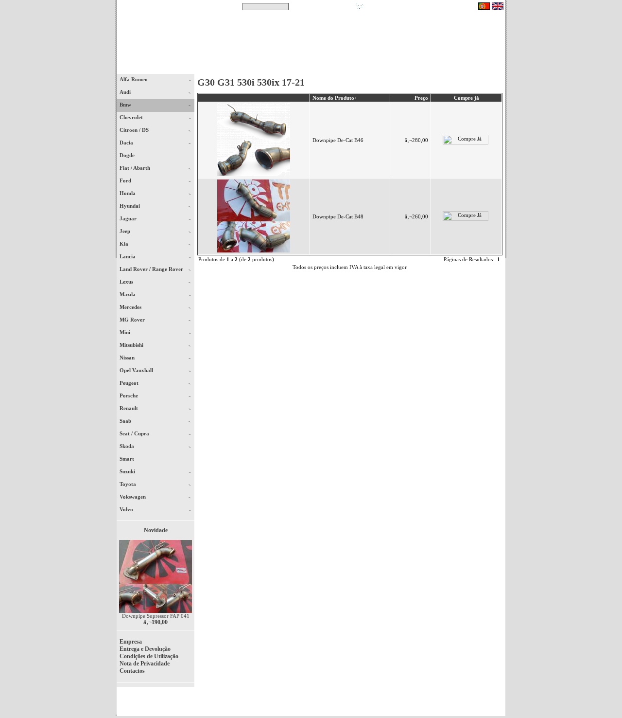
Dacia (127, 142)
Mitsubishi (132, 345)
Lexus (127, 282)
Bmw (126, 105)
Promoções (321, 68)
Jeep (126, 231)
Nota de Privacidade (145, 663)
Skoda (128, 446)
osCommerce (430, 704)
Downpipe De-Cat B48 (337, 216)
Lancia (128, 256)
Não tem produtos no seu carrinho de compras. (420, 6)
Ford (126, 180)
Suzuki (128, 471)
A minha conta (398, 68)
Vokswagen (133, 497)
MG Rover (133, 320)
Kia (125, 244)
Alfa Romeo (134, 79)
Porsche (129, 395)
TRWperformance (483, 698)
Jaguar (129, 218)
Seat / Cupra (135, 433)
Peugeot (130, 383)
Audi (126, 92)
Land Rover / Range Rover (152, 269)
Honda (128, 193)
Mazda (128, 294)
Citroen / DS (135, 130)
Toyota (129, 484)
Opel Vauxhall (137, 370)
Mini (126, 332)
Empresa (131, 641)
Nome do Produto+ (334, 98)
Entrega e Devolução (145, 649)
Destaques (243, 68)
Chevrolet (132, 117)
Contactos (476, 68)
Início (155, 68)
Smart (131, 459)
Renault (129, 408)
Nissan (128, 357)
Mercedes (131, 307)
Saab (126, 421)
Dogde (131, 155)
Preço (421, 98)
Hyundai (130, 206)
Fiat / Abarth (136, 168)
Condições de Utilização (149, 656)
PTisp (496, 704)
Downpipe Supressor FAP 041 (156, 616)
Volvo (127, 509)
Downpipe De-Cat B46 (337, 140)
